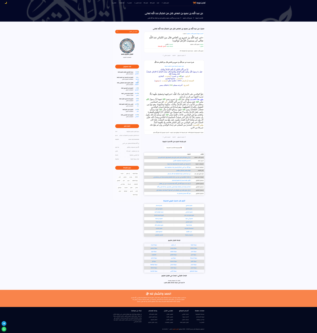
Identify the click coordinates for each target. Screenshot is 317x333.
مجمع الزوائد (159, 222)
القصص (118, 180)
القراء (158, 3)
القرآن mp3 (152, 3)
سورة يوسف (173, 248)
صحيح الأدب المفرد (187, 18)
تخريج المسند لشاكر (159, 215)
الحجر (120, 177)
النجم (137, 191)
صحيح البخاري (189, 205)
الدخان (136, 187)
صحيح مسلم (159, 205)
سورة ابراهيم (154, 248)
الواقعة (125, 191)
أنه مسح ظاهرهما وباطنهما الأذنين (182, 161)
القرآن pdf (146, 3)
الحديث (174, 55)
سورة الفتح (193, 261)
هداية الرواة (189, 225)
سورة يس (173, 258)
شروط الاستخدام (200, 317)
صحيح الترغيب (159, 228)
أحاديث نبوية (200, 34)
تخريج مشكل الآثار (159, 225)
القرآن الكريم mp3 (184, 322)
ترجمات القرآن (185, 320)
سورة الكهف (173, 251)
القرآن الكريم (176, 329)
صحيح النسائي (189, 212)
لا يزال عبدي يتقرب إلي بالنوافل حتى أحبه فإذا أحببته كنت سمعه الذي (173, 190)
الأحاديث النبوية (199, 18)
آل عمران (173, 245)
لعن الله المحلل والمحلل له (184, 193)
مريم (128, 180)
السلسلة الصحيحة (189, 228)
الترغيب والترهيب (159, 235)
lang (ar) (122, 3)
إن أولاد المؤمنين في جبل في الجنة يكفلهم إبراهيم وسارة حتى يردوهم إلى (172, 177)
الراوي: (201, 46)
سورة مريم (154, 251)
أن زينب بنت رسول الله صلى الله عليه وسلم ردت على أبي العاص (175, 184)
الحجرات (125, 187)
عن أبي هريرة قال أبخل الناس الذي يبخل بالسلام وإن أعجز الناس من (174, 157)
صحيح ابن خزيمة (189, 235)
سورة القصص (173, 255)
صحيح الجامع (189, 209)
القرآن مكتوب (166, 3)
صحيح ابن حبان (159, 209)
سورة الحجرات (173, 261)
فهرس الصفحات (169, 322)
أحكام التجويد (154, 320)
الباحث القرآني (138, 3)
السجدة (129, 184)
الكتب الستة (168, 66)
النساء (122, 173)
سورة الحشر (194, 268)
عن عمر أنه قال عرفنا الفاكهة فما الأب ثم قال (179, 174)
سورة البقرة (194, 245)
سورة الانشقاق (193, 271)
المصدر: (201, 44)
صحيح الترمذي (189, 222)
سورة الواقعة (153, 265)
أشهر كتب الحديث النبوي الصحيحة (174, 200)
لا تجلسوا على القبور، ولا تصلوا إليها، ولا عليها (179, 164)
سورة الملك (173, 268)
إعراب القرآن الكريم (152, 322)
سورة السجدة (193, 258)
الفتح (131, 187)
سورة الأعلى (173, 271)
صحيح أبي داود (189, 219)
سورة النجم (194, 265)
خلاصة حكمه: (170, 46)
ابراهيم (125, 177)
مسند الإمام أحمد (159, 212)
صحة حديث (174, 66)
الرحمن (131, 191)
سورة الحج (193, 255)
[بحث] (117, 31)
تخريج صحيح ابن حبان (189, 215)
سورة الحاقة (154, 268)
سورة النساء (154, 245)
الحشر (120, 191)
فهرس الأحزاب (169, 320)
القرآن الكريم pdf (153, 314)
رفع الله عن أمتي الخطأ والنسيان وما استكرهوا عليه (178, 167)
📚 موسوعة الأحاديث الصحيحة (174, 148)
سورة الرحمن (173, 265)
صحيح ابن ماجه (159, 219)
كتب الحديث (181, 66)
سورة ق (154, 261)
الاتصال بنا (114, 3)
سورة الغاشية (153, 271)
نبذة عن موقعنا (200, 320)
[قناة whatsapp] (4, 329)
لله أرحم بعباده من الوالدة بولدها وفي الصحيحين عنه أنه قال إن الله (174, 187)
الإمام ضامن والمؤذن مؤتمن (183, 170)
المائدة (136, 177)
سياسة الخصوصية (200, 314)
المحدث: (171, 44)
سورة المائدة (193, 248)
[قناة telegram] (4, 323)
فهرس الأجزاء (169, 317)
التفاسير (130, 3)
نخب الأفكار (189, 232)
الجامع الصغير (159, 232)
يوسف (130, 177)
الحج (124, 180)
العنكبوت (154, 255)
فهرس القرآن (170, 314)
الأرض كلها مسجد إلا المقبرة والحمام (181, 180)
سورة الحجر (193, 251)
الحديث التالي (167, 55)
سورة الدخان (154, 258)
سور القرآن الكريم (153, 317)
